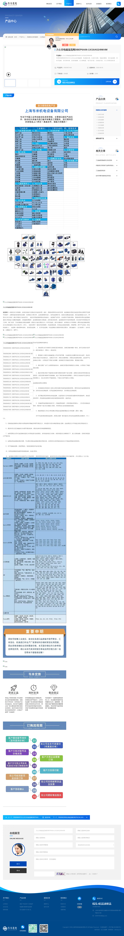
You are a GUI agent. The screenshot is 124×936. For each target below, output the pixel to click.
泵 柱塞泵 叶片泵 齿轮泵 (26, 909)
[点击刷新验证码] (60, 874)
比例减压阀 (101, 133)
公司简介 (5, 904)
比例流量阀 (101, 119)
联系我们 (109, 3)
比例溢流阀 (43, 37)
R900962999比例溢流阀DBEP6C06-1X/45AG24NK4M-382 (76, 817)
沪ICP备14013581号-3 (115, 927)
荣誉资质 (5, 909)
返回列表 (47, 817)
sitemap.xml (117, 929)
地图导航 (63, 909)
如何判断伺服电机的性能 (103, 175)
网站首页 (49, 3)
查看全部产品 (100, 138)
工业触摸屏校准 (100, 170)
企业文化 (5, 906)
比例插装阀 (101, 122)
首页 (15, 37)
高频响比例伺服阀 (32, 37)
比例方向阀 (101, 114)
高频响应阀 (101, 128)
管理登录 (110, 929)
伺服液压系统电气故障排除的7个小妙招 (107, 165)
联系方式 (63, 904)
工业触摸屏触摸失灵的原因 (104, 160)
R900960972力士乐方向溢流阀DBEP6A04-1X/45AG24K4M (31, 817)
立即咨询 (108, 81)
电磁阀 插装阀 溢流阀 (26, 906)
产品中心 (69, 3)
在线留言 (99, 3)
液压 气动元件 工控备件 (26, 904)
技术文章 (89, 3)
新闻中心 (79, 3)
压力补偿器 (101, 130)
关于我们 (59, 3)
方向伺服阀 (101, 125)
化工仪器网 (104, 929)
